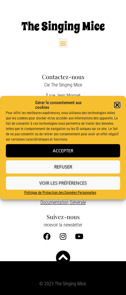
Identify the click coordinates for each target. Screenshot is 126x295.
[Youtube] (79, 236)
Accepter (63, 151)
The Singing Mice (63, 26)
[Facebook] (47, 236)
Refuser (63, 167)
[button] (117, 105)
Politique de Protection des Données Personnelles (60, 193)
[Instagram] (63, 236)
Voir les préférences (63, 183)
